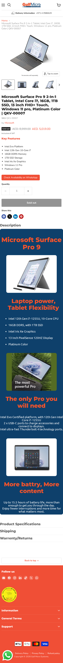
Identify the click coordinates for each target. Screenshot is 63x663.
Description (10, 225)
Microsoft (9, 122)
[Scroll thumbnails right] (58, 84)
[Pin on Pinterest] (21, 216)
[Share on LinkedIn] (15, 216)
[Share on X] (9, 216)
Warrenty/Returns (16, 538)
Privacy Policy (38, 653)
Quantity (6, 184)
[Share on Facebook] (4, 216)
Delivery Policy (21, 653)
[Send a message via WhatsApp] (8, 655)
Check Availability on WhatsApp (20, 177)
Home (5, 20)
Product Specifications (20, 524)
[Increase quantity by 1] (28, 191)
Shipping (8, 531)
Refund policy (54, 653)
